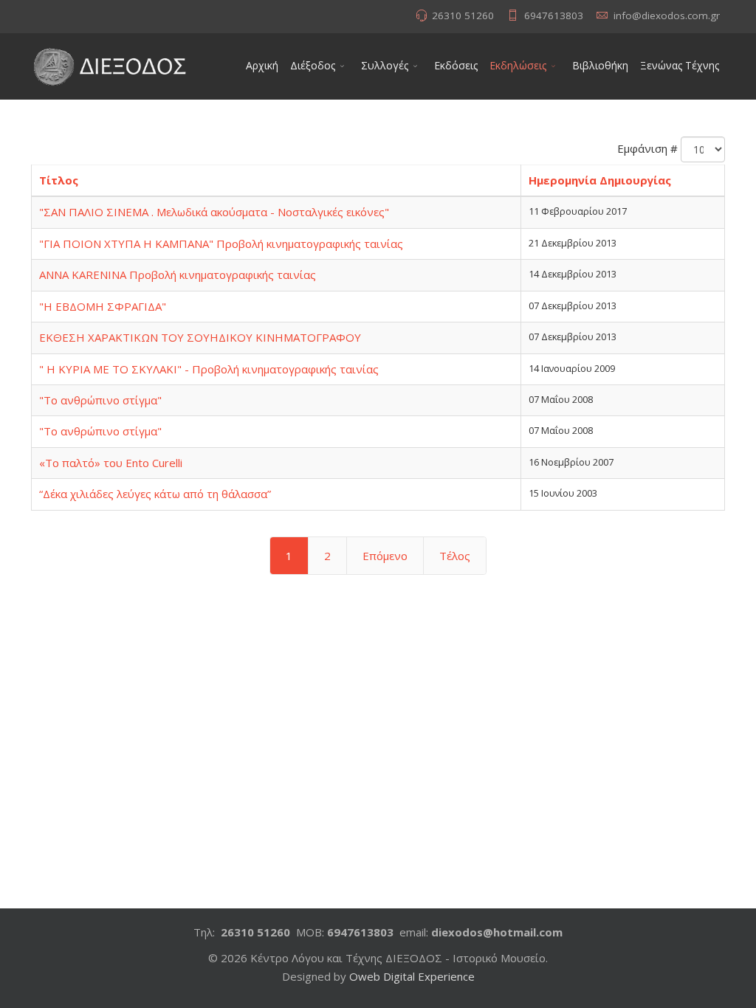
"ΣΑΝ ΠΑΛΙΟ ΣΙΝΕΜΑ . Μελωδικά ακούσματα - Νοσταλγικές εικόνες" (214, 211)
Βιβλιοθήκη (600, 65)
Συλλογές (384, 65)
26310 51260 (463, 15)
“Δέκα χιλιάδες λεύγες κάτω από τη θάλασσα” (155, 493)
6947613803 (553, 15)
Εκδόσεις (456, 65)
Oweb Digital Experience (412, 976)
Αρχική (262, 65)
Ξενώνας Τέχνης (679, 65)
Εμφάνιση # (647, 148)
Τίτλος (58, 180)
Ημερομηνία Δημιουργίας (600, 180)
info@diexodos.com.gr (667, 15)
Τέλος (454, 555)
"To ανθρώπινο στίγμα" (100, 400)
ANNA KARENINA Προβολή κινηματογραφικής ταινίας (177, 274)
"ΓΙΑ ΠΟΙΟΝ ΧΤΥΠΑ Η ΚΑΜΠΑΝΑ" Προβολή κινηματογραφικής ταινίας (221, 243)
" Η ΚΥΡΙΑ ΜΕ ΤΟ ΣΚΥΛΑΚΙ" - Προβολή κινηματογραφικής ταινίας (209, 369)
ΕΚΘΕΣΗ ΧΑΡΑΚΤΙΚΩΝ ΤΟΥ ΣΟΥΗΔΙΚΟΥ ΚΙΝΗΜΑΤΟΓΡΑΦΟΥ (200, 337)
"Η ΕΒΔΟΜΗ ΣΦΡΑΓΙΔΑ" (102, 306)
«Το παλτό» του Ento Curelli (110, 462)
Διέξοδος (312, 65)
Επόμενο (385, 555)
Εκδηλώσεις (517, 65)
